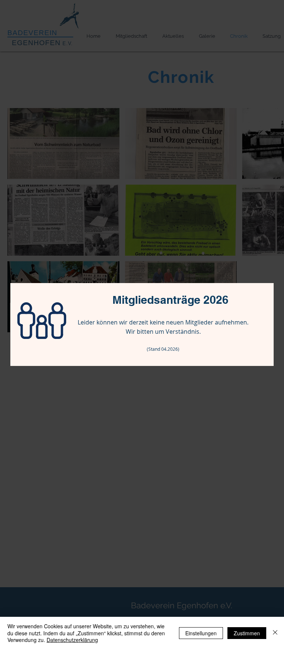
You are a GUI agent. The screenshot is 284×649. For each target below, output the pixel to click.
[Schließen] (275, 633)
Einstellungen (201, 633)
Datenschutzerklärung (72, 639)
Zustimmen (247, 633)
